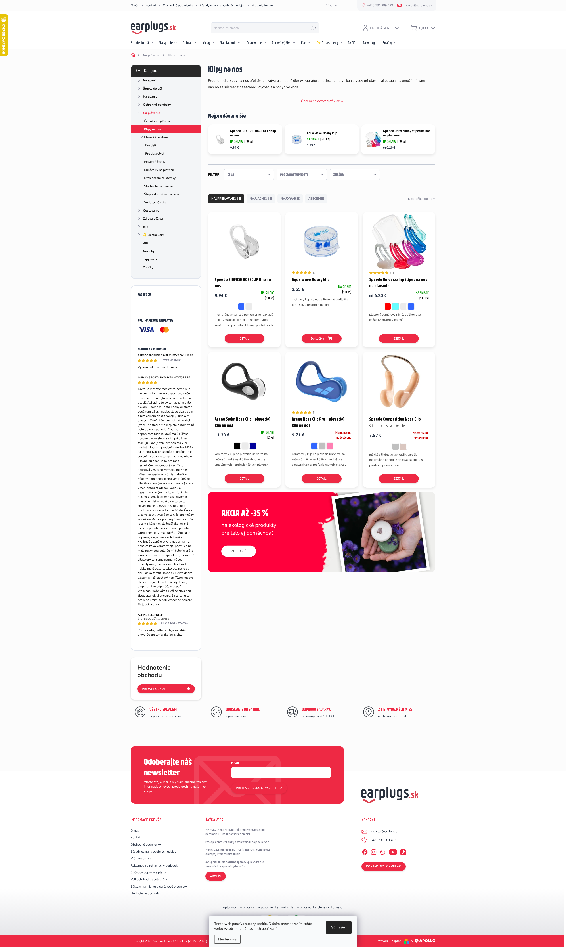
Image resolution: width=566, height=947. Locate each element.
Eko (145, 227)
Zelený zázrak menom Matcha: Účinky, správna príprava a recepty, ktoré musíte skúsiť (237, 852)
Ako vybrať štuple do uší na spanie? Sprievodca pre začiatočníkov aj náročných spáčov (234, 864)
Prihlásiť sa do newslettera (259, 788)
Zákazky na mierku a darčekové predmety (159, 886)
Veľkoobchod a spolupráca (149, 879)
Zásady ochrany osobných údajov (222, 5)
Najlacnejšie (261, 198)
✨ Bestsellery (153, 235)
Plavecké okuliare (156, 137)
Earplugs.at (303, 907)
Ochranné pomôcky (157, 105)
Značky (148, 267)
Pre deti (150, 145)
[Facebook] (364, 851)
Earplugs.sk (246, 907)
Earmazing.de (284, 907)
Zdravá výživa (153, 218)
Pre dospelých (155, 153)
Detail (244, 338)
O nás (135, 5)
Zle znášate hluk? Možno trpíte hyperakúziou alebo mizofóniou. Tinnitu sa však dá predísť (235, 832)
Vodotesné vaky (155, 202)
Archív (215, 876)
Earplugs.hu (264, 907)
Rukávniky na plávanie (159, 170)
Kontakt (150, 5)
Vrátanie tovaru (262, 5)
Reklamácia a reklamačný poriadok (154, 865)
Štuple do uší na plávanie (161, 194)
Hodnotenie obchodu (145, 893)
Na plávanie (151, 113)
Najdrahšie (290, 198)
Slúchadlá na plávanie (159, 186)
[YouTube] (393, 851)
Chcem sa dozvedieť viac (320, 101)
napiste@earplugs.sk (384, 831)
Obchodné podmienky (178, 5)
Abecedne (316, 198)
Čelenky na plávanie (157, 121)
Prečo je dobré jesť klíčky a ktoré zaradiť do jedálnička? (237, 842)
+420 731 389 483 (383, 840)
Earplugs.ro (321, 907)
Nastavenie (227, 939)
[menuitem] (142, 42)
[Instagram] (373, 851)
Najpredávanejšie (226, 198)
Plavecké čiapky (154, 162)
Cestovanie (151, 211)
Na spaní (149, 80)
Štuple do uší (152, 88)
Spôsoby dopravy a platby (149, 872)
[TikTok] (403, 851)
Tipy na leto (151, 259)
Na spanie (150, 96)
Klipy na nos (153, 129)
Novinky (149, 251)
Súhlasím (338, 927)
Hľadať (313, 28)
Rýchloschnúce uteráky (160, 178)
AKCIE (147, 243)
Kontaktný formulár (383, 866)
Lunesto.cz (338, 907)
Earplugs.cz (228, 907)
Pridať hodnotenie (157, 689)
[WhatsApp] (382, 851)
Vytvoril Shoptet (389, 941)
